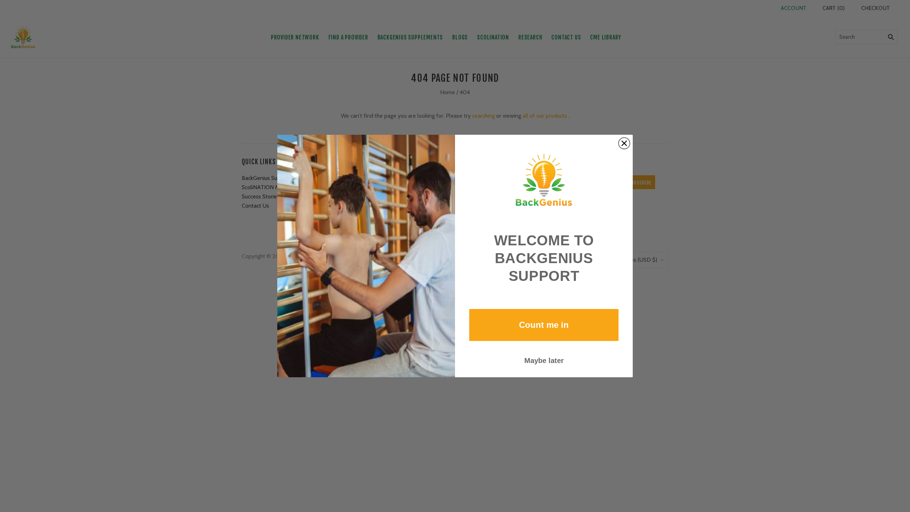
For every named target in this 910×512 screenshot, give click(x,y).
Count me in (544, 325)
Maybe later (544, 360)
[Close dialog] (624, 143)
